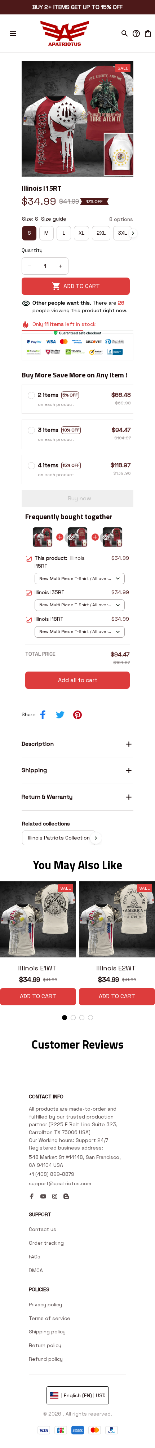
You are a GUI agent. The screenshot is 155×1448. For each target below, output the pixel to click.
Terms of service (49, 1318)
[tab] (64, 1017)
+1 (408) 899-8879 (51, 1174)
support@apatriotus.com (60, 1183)
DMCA (36, 1270)
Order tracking (46, 1243)
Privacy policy (45, 1304)
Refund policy (46, 1359)
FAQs (34, 1256)
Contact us (42, 1229)
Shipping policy (47, 1331)
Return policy (45, 1345)
